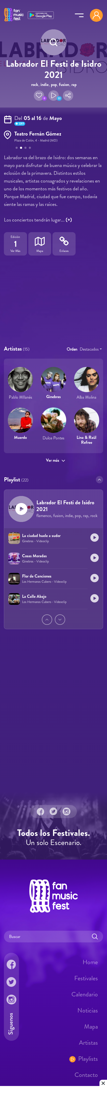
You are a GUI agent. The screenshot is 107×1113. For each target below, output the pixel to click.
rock (34, 85)
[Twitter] (53, 811)
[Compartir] (68, 95)
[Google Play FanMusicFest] (41, 15)
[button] (39, 95)
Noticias (87, 1010)
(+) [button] (69, 220)
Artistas (88, 1042)
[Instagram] (66, 811)
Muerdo (20, 437)
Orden (72, 349)
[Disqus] (53, 719)
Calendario (84, 994)
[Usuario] (96, 15)
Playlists (88, 1058)
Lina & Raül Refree (86, 439)
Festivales (86, 978)
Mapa (91, 1026)
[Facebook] (40, 811)
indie (45, 85)
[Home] (14, 21)
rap (74, 85)
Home (90, 962)
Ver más (52, 460)
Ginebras (53, 397)
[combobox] (90, 349)
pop (54, 85)
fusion (64, 85)
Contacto (86, 1074)
